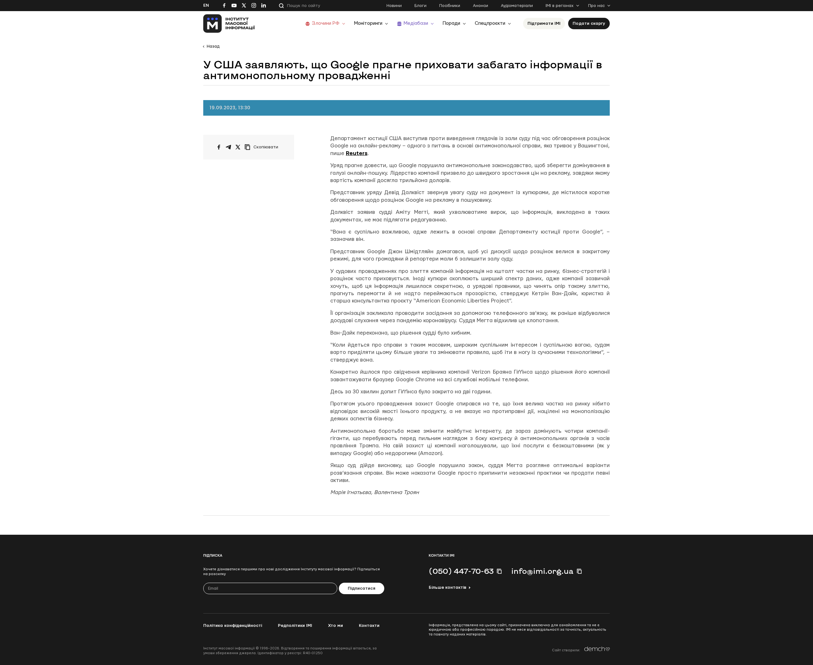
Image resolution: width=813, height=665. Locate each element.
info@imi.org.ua (542, 571)
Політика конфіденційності (232, 625)
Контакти (369, 625)
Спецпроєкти (490, 23)
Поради (451, 23)
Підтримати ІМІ (544, 23)
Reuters (356, 153)
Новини (394, 5)
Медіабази (416, 23)
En (206, 5)
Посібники (449, 5)
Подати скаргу (589, 23)
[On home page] (229, 23)
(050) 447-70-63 (461, 571)
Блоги (420, 5)
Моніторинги (368, 23)
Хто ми (335, 625)
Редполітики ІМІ (295, 625)
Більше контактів (447, 587)
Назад (213, 46)
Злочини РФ (325, 23)
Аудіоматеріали (517, 5)
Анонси (480, 5)
